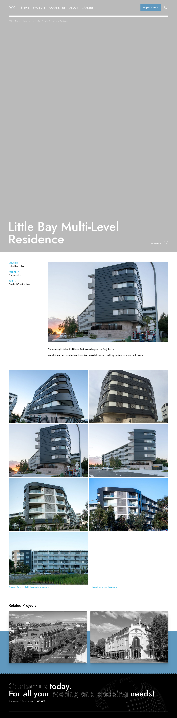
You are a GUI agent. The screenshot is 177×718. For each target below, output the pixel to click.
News (25, 7)
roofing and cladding (90, 693)
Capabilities (57, 7)
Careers (87, 7)
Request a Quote (150, 7)
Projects (39, 7)
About (73, 7)
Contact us (28, 686)
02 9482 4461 (38, 701)
